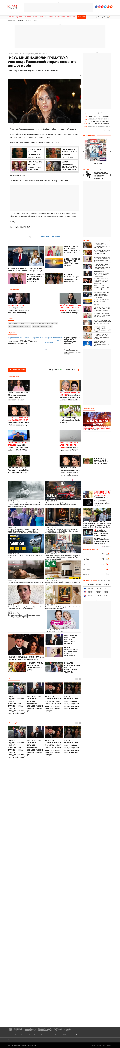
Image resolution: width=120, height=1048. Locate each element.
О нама (73, 1035)
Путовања (43, 17)
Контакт (17, 1040)
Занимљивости (60, 17)
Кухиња (36, 17)
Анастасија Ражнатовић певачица (19, 326)
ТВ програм (11, 20)
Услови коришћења (81, 1035)
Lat (108, 6)
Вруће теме (12, 333)
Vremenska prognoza (90, 549)
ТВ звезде (20, 20)
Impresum (11, 1040)
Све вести (86, 240)
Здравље (19, 17)
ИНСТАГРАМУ (45, 237)
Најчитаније (96, 113)
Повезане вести (14, 679)
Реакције (104, 113)
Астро (51, 17)
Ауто (74, 17)
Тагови (11, 319)
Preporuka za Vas (14, 289)
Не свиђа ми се (71, 370)
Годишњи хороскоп (98, 169)
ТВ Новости (82, 17)
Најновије (87, 113)
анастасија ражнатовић (16, 323)
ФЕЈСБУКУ (56, 237)
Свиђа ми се (54, 370)
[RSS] (110, 240)
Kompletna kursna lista (104, 580)
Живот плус (27, 17)
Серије (35, 20)
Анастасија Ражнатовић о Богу (42, 326)
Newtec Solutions (100, 1045)
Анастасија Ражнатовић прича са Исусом (44, 323)
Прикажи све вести (90, 130)
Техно (69, 17)
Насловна (11, 17)
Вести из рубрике (14, 723)
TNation (109, 1045)
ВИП (27, 323)
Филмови (28, 20)
